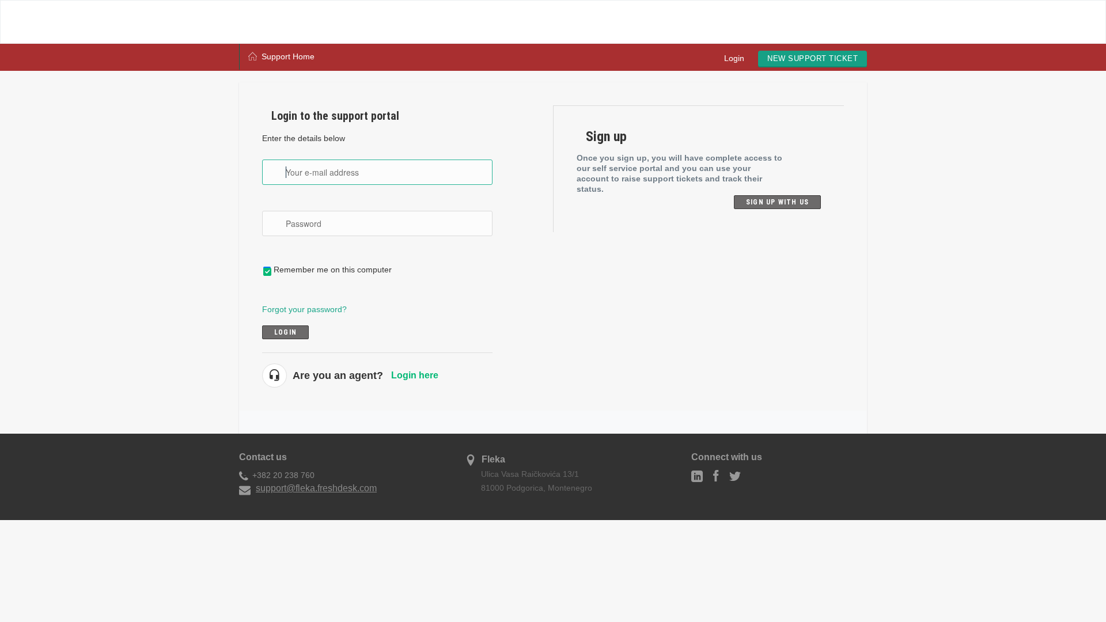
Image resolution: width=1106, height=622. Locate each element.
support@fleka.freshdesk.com (316, 488)
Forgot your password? (304, 309)
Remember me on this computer (333, 269)
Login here (414, 375)
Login (734, 58)
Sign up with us (777, 202)
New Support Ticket (812, 58)
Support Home (288, 56)
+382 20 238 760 (283, 475)
